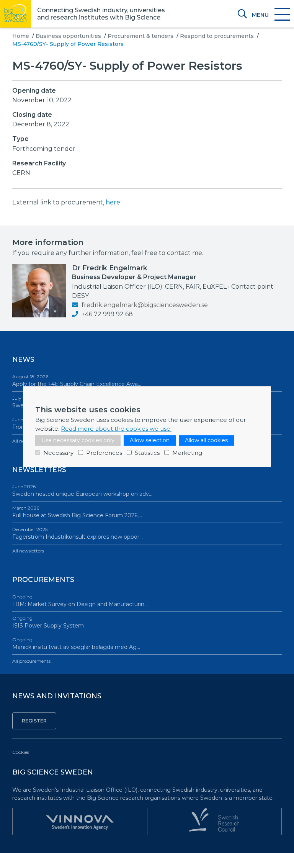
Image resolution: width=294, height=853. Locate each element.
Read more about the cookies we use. (116, 428)
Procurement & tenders (140, 36)
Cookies (20, 752)
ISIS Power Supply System (48, 622)
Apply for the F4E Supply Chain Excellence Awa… (76, 380)
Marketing (187, 452)
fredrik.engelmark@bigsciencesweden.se (144, 305)
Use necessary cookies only (77, 440)
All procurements (31, 661)
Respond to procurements (217, 36)
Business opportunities (68, 36)
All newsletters (28, 551)
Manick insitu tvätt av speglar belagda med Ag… (76, 643)
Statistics (147, 452)
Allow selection (150, 440)
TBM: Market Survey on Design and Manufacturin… (80, 601)
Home (20, 36)
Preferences (104, 452)
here (113, 202)
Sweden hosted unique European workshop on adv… (82, 490)
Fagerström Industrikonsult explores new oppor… (77, 533)
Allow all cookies (206, 440)
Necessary (58, 452)
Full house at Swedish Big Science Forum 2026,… (77, 512)
